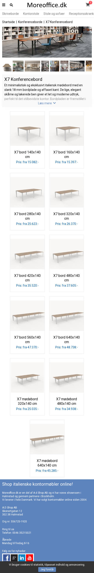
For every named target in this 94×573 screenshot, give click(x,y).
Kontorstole (31, 13)
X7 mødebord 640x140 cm (47, 463)
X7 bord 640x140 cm (66, 339)
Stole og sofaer (54, 13)
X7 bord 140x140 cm (27, 154)
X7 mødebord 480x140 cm (66, 401)
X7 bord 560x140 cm (27, 339)
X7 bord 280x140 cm (27, 216)
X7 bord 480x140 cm (66, 278)
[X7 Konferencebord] (47, 56)
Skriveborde (10, 13)
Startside (8, 22)
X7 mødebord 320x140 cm (27, 401)
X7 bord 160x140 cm (66, 154)
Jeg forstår (47, 569)
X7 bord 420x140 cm (27, 278)
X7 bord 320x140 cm (66, 216)
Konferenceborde (30, 22)
